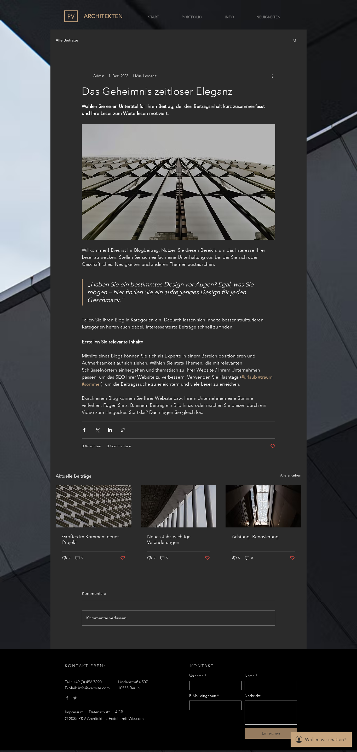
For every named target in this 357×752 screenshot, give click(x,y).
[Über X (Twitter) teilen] (97, 429)
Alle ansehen (290, 475)
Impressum (74, 711)
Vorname (197, 675)
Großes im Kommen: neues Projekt (90, 539)
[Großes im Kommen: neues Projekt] (93, 506)
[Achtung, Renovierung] (263, 506)
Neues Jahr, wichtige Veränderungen (169, 539)
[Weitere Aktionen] (272, 76)
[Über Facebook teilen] (84, 429)
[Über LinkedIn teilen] (109, 429)
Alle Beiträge (67, 40)
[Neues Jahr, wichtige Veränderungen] (178, 506)
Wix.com (136, 718)
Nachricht (253, 695)
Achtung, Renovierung (255, 536)
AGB (119, 711)
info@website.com (94, 687)
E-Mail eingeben (204, 695)
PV (71, 16)
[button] (294, 40)
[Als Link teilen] (122, 429)
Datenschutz (99, 711)
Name (251, 675)
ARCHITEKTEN (103, 16)
